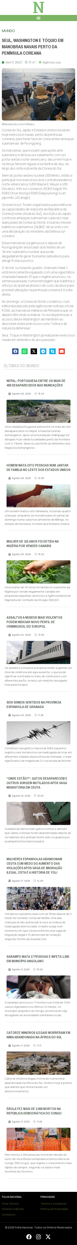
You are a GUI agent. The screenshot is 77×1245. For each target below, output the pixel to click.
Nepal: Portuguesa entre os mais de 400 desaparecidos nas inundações (36, 383)
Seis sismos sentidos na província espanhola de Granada (34, 704)
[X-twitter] (48, 1237)
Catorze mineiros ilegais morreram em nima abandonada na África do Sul (38, 1035)
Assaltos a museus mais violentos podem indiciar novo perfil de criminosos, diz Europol (34, 622)
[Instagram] (38, 1237)
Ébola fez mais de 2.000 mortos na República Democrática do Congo (34, 1111)
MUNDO (8, 30)
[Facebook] (28, 1237)
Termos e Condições (53, 1203)
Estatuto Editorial (13, 1209)
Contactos (8, 1214)
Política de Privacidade (54, 1209)
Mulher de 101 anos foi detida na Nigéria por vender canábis (33, 543)
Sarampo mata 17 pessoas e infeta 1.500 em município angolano (38, 958)
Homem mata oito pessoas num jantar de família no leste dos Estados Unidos (38, 467)
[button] (39, 18)
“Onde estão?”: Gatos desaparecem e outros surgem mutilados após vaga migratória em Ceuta (37, 783)
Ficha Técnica (10, 1203)
